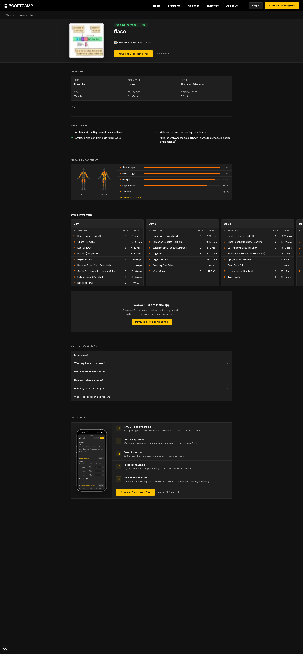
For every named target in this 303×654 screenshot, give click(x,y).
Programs (174, 5)
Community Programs (16, 15)
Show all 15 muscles (130, 197)
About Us (232, 5)
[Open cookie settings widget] (5, 648)
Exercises (213, 5)
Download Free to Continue (151, 321)
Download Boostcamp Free (133, 53)
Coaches (193, 5)
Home (156, 5)
